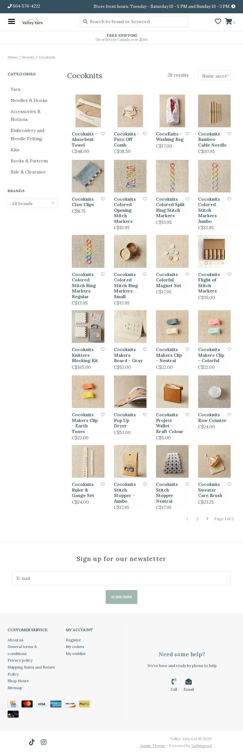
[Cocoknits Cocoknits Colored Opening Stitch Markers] (130, 176)
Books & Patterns (29, 161)
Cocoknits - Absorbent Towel (84, 139)
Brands (28, 57)
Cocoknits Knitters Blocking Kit (85, 355)
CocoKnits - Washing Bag (170, 136)
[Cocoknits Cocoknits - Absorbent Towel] (88, 111)
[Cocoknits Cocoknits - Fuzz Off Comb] (130, 111)
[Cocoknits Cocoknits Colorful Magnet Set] (172, 251)
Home (13, 57)
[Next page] (207, 519)
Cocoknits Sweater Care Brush (210, 490)
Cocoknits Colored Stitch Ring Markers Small (126, 285)
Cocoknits (47, 57)
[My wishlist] (218, 22)
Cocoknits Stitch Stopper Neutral (167, 493)
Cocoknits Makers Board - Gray (128, 355)
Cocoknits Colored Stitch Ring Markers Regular (84, 285)
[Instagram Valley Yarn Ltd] (43, 742)
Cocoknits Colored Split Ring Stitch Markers (170, 208)
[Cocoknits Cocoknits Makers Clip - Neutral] (172, 326)
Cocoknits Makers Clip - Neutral (169, 355)
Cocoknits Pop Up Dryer (125, 420)
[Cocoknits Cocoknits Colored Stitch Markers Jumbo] (214, 176)
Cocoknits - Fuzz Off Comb (126, 139)
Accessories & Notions (25, 115)
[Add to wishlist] (103, 133)
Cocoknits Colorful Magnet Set (168, 280)
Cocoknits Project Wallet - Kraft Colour (170, 423)
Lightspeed (201, 745)
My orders (75, 646)
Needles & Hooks (29, 100)
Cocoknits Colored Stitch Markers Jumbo (209, 210)
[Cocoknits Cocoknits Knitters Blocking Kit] (88, 326)
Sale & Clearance (28, 172)
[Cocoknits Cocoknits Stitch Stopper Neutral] (172, 461)
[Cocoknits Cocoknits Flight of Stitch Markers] (214, 251)
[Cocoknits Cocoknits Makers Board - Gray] (130, 326)
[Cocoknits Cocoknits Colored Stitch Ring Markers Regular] (88, 251)
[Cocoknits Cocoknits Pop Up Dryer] (130, 391)
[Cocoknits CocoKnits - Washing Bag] (172, 111)
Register (73, 640)
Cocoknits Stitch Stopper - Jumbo (125, 493)
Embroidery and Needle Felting (27, 134)
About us (15, 640)
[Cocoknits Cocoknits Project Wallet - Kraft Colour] (172, 391)
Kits (15, 150)
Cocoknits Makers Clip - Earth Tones (85, 423)
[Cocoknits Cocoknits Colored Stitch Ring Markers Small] (130, 251)
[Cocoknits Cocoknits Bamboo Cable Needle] (214, 111)
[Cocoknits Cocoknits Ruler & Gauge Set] (88, 461)
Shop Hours (18, 680)
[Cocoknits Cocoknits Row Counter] (214, 391)
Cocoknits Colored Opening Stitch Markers (125, 210)
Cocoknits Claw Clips (83, 202)
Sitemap (15, 687)
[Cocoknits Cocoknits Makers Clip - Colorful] (214, 326)
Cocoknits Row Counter (212, 417)
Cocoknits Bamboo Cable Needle (212, 139)
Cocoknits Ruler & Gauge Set (83, 490)
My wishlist (75, 653)
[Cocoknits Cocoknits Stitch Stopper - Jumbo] (130, 461)
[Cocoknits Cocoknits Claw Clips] (88, 176)
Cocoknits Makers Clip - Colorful (211, 355)
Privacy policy (20, 660)
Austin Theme (152, 745)
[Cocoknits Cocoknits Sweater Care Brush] (214, 461)
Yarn (15, 89)
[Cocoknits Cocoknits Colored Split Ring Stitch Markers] (172, 176)
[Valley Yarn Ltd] (46, 21)
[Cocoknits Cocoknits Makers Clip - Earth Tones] (88, 391)
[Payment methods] (15, 705)
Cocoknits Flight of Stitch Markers (209, 283)
